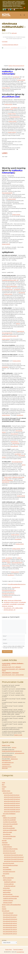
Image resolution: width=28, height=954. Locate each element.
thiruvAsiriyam (6, 834)
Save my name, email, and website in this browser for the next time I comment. (13, 647)
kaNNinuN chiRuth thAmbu (10, 848)
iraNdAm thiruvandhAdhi (9, 817)
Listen (4, 153)
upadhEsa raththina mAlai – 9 (9, 336)
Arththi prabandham (7, 480)
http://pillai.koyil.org (7, 596)
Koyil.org (5, 1)
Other (3, 875)
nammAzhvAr (20, 331)
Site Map (14, 3)
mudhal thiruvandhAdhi (9, 819)
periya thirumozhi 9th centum (12, 811)
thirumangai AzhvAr (14, 116)
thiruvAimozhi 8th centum (10, 931)
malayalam (5, 842)
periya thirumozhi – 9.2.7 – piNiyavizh (11, 667)
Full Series (4, 41)
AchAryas (18, 1)
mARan (7, 478)
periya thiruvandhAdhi (9, 828)
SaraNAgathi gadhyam (10, 882)
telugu (4, 906)
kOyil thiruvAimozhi (8, 913)
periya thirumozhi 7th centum (12, 807)
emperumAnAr (21, 80)
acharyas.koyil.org (19, 753)
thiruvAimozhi (14, 433)
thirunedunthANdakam (9, 813)
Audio (3, 782)
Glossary (4, 786)
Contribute (10, 8)
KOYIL (6, 14)
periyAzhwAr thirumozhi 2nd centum (14, 857)
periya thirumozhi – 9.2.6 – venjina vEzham (13, 674)
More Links (5, 768)
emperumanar (14, 602)
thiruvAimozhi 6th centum (10, 927)
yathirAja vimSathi (7, 902)
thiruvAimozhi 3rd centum (10, 921)
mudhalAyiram (6, 844)
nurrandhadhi (22, 602)
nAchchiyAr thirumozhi (9, 851)
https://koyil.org (16, 587)
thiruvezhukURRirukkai (9, 836)
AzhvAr (24, 464)
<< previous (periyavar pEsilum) (10, 44)
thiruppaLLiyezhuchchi (9, 871)
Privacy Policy (8, 949)
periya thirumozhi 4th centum (12, 801)
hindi (3, 788)
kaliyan (18, 323)
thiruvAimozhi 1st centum (9, 917)
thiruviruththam (7, 838)
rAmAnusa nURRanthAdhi (14, 600)
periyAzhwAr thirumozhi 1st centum (13, 855)
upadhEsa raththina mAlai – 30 (10, 280)
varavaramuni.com (6, 766)
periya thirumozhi (7, 793)
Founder (5, 8)
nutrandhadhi (13, 604)
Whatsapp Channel (7, 5)
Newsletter (16, 8)
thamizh (4, 908)
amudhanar (7, 602)
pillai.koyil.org (14, 759)
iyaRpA (5, 600)
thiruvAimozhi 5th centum (10, 925)
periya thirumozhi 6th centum (12, 805)
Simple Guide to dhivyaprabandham (11, 904)
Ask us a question (17, 6)
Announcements (16, 5)
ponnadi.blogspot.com (8, 762)
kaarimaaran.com (6, 760)
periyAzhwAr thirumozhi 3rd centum (13, 859)
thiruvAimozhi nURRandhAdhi (11, 896)
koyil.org (14, 747)
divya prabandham (19, 2)
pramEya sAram (7, 890)
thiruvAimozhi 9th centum (10, 933)
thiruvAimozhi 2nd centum (10, 919)
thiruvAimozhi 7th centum (10, 929)
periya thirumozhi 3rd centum (12, 799)
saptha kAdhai (6, 892)
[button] (20, 15)
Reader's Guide (18, 735)
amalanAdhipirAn (7, 846)
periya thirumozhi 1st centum (11, 795)
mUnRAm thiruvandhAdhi (10, 822)
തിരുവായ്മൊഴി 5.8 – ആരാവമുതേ (10, 672)
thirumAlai (5, 867)
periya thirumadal (7, 826)
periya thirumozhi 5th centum (12, 803)
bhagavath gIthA (10, 2)
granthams (5, 3)
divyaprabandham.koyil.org (9, 756)
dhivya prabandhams (11, 286)
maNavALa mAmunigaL (18, 477)
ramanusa (10, 606)
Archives (4, 940)
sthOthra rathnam (7, 894)
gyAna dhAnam (21, 3)
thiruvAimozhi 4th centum (10, 923)
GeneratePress (20, 952)
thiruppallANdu (7, 869)
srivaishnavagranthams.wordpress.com (12, 751)
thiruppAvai (6, 873)
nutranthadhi (20, 604)
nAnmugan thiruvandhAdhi (10, 824)
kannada (4, 840)
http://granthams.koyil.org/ (9, 590)
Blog (3, 784)
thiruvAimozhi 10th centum (10, 915)
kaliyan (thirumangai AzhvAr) (16, 65)
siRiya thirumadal (7, 832)
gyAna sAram (6, 888)
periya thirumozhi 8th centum (12, 809)
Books (10, 3)
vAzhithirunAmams (8, 900)
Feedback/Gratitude (7, 6)
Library (21, 8)
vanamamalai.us (6, 764)
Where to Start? (11, 1)
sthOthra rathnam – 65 (9, 609)
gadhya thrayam (7, 879)
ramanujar (4, 606)
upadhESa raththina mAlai (10, 898)
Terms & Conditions (18, 949)
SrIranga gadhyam (9, 884)
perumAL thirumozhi (8, 863)
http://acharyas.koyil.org (8, 593)
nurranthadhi (5, 604)
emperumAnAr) (12, 199)
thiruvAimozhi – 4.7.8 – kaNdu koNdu (13, 608)
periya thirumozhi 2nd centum (12, 797)
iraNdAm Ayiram (6, 791)
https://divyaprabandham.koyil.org (17, 584)
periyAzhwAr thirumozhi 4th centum (13, 861)
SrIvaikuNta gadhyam (9, 886)
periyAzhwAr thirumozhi (9, 853)
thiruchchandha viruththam (10, 865)
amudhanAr (16, 77)
